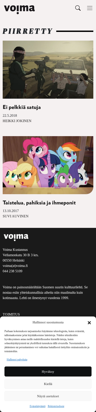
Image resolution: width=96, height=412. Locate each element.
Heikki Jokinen (17, 121)
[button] (89, 322)
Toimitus (11, 314)
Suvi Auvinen (16, 216)
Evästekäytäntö (38, 406)
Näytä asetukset (48, 396)
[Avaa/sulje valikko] (89, 8)
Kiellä (48, 384)
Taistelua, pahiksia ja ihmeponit (39, 203)
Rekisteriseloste (56, 406)
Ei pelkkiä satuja (22, 107)
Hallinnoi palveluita (17, 359)
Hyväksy (48, 371)
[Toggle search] (77, 8)
